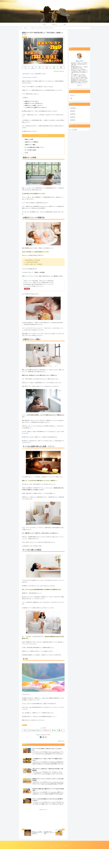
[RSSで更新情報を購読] (46, 737)
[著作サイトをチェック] (41, 737)
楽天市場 (27, 288)
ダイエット (25, 725)
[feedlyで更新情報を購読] (43, 737)
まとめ (26, 152)
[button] (61, 67)
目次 (42, 135)
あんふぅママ (79, 61)
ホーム (41, 845)
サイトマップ (60, 845)
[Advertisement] (43, 818)
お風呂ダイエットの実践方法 (31, 142)
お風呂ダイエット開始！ (30, 144)
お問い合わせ (66, 845)
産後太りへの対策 (29, 139)
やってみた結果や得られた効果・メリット (34, 147)
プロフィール (45, 845)
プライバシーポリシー (53, 845)
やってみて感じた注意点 (30, 150)
